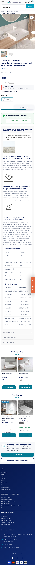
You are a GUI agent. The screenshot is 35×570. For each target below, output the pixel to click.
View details (24, 387)
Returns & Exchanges (9, 337)
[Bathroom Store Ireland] (9, 380)
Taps (2, 476)
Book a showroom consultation (17, 460)
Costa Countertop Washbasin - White (7, 374)
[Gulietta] (9, 425)
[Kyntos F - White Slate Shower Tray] (25, 407)
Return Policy (5, 518)
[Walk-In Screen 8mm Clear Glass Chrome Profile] (9, 407)
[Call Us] (25, 2)
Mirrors (3, 485)
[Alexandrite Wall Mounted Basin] (25, 364)
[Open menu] (2, 2)
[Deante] (17, 68)
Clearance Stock (6, 489)
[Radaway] (25, 423)
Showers (4, 472)
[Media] (32, 17)
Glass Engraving (6, 503)
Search (30, 6)
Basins (3, 474)
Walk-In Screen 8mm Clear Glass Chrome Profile (8, 417)
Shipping (11, 83)
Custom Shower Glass (8, 501)
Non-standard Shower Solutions (11, 506)
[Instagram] (17, 558)
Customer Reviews (7, 520)
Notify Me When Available (14, 111)
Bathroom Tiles (6, 497)
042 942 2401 (8, 544)
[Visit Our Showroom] (28, 2)
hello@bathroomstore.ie (11, 547)
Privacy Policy (5, 524)
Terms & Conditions (7, 522)
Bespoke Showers (6, 499)
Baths (3, 481)
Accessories (5, 487)
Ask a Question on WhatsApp (18, 120)
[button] (2, 32)
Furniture (4, 483)
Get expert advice (17, 454)
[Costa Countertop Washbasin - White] (9, 364)
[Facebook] (12, 558)
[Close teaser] (30, 293)
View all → (17, 354)
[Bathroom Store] (14, 2)
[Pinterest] (22, 558)
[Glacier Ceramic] (25, 380)
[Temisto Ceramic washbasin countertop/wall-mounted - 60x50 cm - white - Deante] (17, 31)
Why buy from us (8, 342)
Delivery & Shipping (9, 332)
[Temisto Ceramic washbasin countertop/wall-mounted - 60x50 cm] (11, 54)
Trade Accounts (6, 508)
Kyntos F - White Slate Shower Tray (25, 417)
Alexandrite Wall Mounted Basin (24, 374)
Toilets (3, 478)
